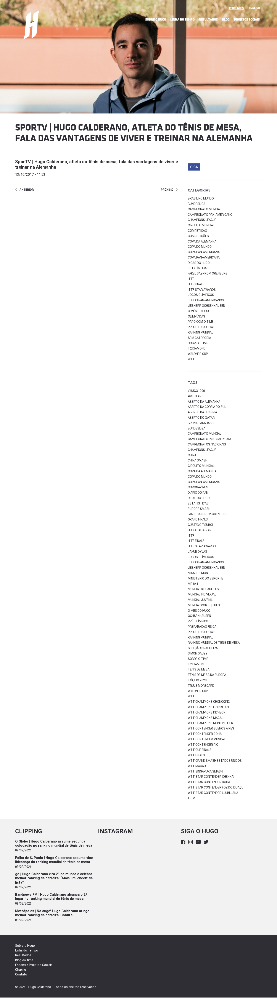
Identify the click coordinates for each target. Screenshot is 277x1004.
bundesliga (196, 428)
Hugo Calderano (201, 530)
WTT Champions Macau (206, 718)
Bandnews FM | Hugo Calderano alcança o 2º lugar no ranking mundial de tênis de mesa (51, 896)
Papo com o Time (201, 321)
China (192, 455)
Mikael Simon (198, 573)
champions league (202, 450)
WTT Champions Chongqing (209, 701)
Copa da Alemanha (202, 241)
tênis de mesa (198, 669)
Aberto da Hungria (202, 412)
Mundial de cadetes (203, 589)
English (254, 8)
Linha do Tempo (182, 19)
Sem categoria (199, 338)
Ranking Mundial (200, 332)
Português (236, 8)
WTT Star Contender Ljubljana (213, 793)
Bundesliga (196, 204)
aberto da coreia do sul (207, 407)
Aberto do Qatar (201, 417)
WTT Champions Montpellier (210, 723)
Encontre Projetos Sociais (34, 965)
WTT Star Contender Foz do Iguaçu (215, 787)
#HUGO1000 (196, 391)
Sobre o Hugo (155, 19)
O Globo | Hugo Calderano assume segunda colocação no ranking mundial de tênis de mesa (53, 843)
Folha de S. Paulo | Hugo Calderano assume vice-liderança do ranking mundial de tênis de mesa (54, 860)
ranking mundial (200, 637)
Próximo (167, 189)
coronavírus (198, 487)
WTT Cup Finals (199, 750)
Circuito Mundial (201, 225)
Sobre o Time (198, 343)
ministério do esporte (205, 578)
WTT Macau (197, 766)
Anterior (26, 189)
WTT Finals (196, 755)
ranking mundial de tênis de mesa (214, 642)
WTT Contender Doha (205, 734)
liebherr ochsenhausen (206, 567)
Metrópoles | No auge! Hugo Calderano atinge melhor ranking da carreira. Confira (52, 913)
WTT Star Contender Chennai (211, 776)
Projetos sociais (202, 327)
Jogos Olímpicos (201, 295)
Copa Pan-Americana (204, 252)
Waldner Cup (198, 354)
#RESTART (195, 396)
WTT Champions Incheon (206, 712)
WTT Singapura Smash (205, 771)
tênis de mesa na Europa (207, 675)
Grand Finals (198, 519)
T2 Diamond (197, 348)
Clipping (20, 970)
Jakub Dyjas (197, 551)
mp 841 (193, 584)
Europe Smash (199, 509)
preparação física (202, 626)
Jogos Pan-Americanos (206, 300)
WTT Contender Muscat (207, 739)
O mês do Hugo (199, 311)
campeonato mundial (204, 433)
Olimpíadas (196, 316)
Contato (21, 974)
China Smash (197, 460)
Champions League (202, 220)
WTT (191, 359)
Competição (197, 230)
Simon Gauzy (198, 653)
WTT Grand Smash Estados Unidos (215, 760)
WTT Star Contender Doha (209, 782)
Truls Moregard (201, 685)
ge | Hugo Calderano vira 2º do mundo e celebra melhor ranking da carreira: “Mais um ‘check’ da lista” (54, 878)
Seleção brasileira (203, 648)
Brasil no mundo (201, 198)
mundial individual (202, 594)
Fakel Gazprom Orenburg (207, 273)
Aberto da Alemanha (204, 401)
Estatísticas (198, 268)
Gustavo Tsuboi (200, 525)
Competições (198, 236)
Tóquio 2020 (197, 680)
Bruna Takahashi (201, 423)
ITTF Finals (196, 284)
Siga (194, 167)
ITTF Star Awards (202, 289)
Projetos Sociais (247, 19)
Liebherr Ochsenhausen (206, 305)
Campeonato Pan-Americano (210, 214)
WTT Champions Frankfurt (209, 707)
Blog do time (24, 960)
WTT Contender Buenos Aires (211, 728)
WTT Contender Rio (203, 744)
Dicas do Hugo (199, 263)
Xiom (191, 798)
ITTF (191, 279)
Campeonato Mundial (204, 209)
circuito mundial (201, 466)
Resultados (208, 19)
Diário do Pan (198, 492)
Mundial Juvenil (200, 600)
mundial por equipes (204, 605)
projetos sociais (202, 632)
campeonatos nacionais (207, 444)
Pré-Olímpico (198, 621)
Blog (226, 19)
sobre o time (198, 659)
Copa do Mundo (200, 246)
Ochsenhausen (199, 616)
